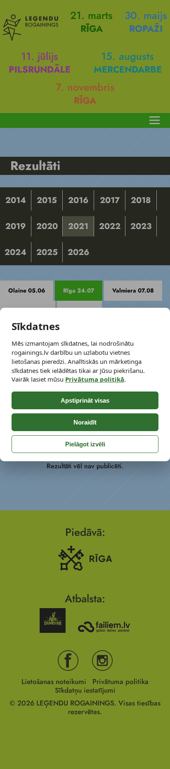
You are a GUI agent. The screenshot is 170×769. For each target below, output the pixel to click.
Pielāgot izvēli (85, 444)
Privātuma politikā (94, 379)
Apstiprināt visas (85, 400)
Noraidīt (85, 422)
